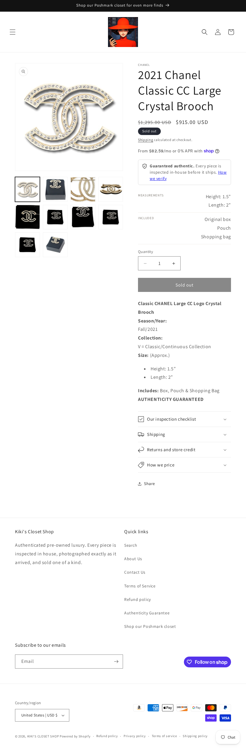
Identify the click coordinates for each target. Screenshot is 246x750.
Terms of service (164, 736)
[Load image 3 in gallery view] (82, 189)
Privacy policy (135, 736)
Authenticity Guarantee (147, 613)
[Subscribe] (116, 661)
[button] (12, 32)
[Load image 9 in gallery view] (27, 244)
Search (130, 545)
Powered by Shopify (75, 736)
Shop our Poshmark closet (150, 626)
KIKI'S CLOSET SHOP (43, 736)
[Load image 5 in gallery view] (27, 217)
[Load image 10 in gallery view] (55, 244)
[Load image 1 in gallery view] (27, 189)
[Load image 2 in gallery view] (55, 189)
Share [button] (149, 483)
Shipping (145, 139)
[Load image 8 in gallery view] (110, 217)
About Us (133, 558)
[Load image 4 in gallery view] (110, 189)
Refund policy (137, 599)
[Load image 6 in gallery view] (55, 217)
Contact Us (135, 572)
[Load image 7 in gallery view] (82, 217)
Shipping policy (195, 736)
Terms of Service (140, 586)
